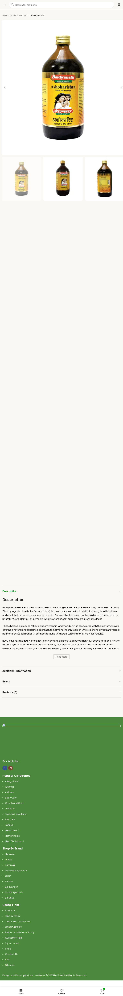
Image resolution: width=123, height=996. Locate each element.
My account (12, 943)
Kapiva (9, 881)
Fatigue (9, 825)
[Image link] (61, 739)
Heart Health (12, 830)
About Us (10, 910)
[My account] (119, 5)
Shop (8, 948)
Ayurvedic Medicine (18, 15)
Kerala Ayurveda (14, 892)
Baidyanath (11, 886)
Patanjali (10, 865)
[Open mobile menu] (4, 5)
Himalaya (10, 854)
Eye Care (10, 819)
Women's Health (37, 15)
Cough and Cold (14, 803)
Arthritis (9, 786)
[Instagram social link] (10, 768)
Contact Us (11, 954)
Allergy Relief (12, 781)
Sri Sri (8, 876)
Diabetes (10, 808)
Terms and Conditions (17, 921)
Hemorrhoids (12, 835)
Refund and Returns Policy (19, 932)
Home (4, 15)
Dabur (8, 859)
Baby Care (11, 797)
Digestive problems (16, 814)
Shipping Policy (13, 927)
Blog (7, 959)
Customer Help (13, 937)
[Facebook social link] (4, 768)
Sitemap (9, 965)
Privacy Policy (12, 916)
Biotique (10, 897)
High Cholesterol (14, 841)
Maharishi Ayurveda (16, 870)
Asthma (9, 792)
